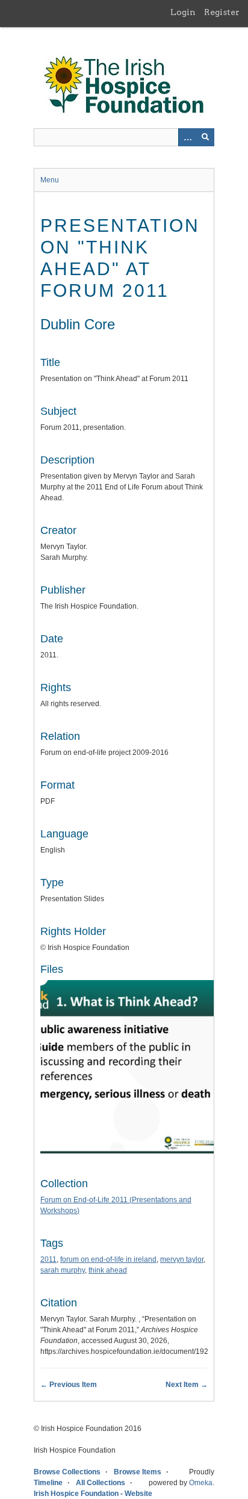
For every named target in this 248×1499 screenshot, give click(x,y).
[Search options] (187, 137)
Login (183, 12)
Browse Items (137, 1472)
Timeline (48, 1483)
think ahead (107, 1270)
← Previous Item (68, 1384)
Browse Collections (67, 1472)
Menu (49, 180)
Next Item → (187, 1384)
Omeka (200, 1483)
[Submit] (205, 137)
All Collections (100, 1483)
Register (222, 12)
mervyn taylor (181, 1259)
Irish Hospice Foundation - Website (93, 1493)
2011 (48, 1259)
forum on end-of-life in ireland (108, 1259)
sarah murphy (62, 1270)
